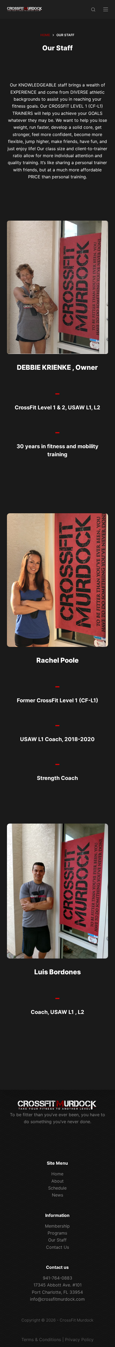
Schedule (57, 1188)
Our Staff (57, 1240)
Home (57, 1173)
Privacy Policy (79, 1339)
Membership (57, 1226)
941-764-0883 (57, 1278)
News (57, 1195)
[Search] (93, 9)
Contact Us (57, 1247)
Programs (57, 1233)
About (57, 1181)
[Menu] (105, 9)
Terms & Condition (40, 1339)
